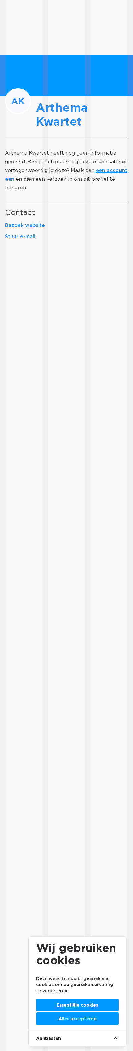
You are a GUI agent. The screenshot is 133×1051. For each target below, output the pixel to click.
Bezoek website (25, 225)
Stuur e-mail (20, 236)
